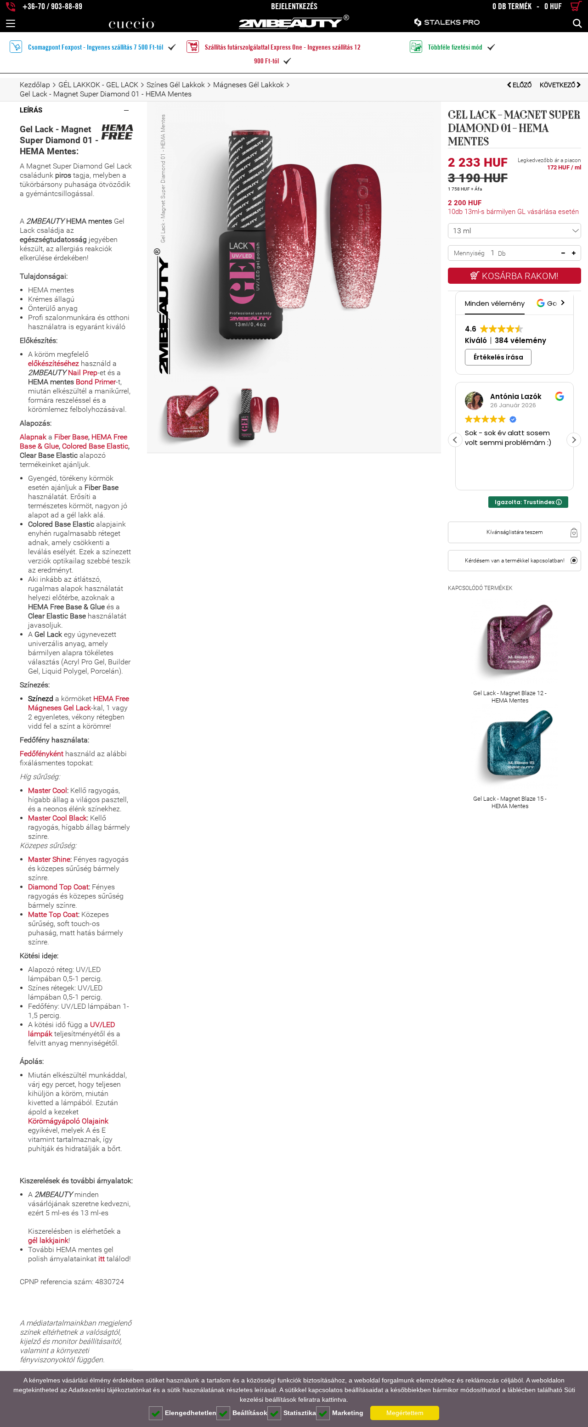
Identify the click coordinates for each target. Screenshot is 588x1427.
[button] (561, 303)
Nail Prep (82, 372)
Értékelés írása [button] (498, 357)
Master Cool (47, 790)
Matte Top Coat (53, 914)
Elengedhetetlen (190, 1412)
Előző (522, 85)
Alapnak (33, 437)
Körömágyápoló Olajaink (68, 1121)
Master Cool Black (57, 818)
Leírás (31, 110)
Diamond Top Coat (58, 886)
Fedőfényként (41, 753)
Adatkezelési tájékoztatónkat (109, 1389)
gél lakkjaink (48, 1240)
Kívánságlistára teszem (514, 532)
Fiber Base (71, 437)
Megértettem (405, 1412)
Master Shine (49, 859)
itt (101, 1258)
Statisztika (299, 1412)
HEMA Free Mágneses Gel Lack (78, 703)
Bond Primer (96, 381)
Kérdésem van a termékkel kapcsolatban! (515, 560)
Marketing (347, 1412)
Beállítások (249, 1412)
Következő (558, 85)
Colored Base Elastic (95, 446)
